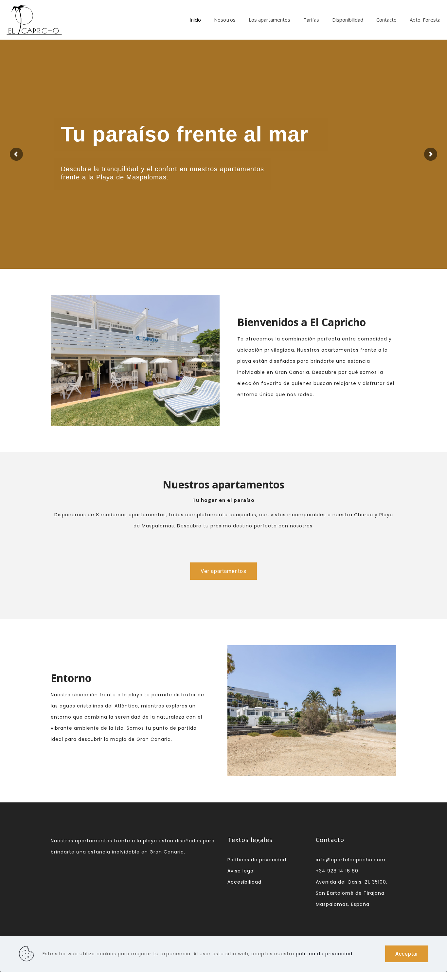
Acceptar (406, 954)
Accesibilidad (244, 882)
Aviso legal (241, 871)
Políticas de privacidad (256, 859)
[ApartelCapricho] (34, 19)
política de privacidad (324, 953)
